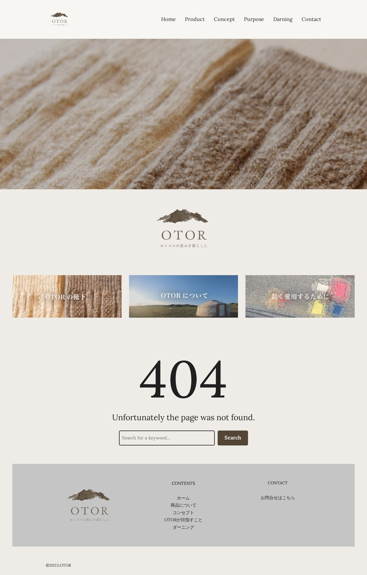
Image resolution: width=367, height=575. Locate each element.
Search (233, 437)
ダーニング (183, 527)
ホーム (183, 498)
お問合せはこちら (278, 497)
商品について (183, 505)
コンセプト (183, 512)
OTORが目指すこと (183, 519)
